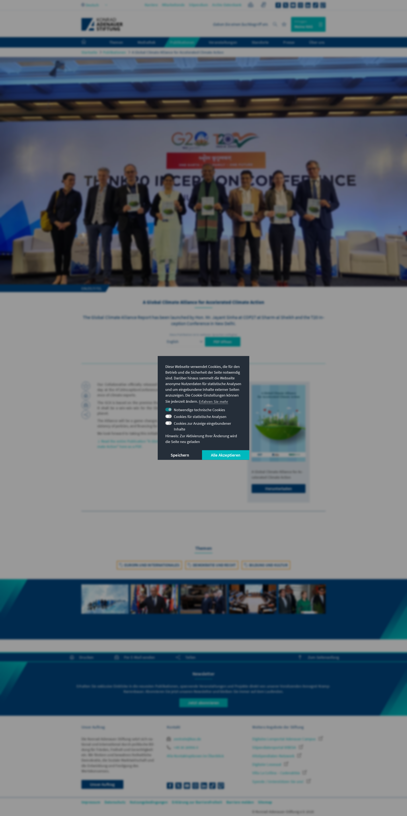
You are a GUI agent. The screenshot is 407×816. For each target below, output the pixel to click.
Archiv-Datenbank (226, 4)
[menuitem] (88, 42)
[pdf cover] (278, 423)
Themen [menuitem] (116, 42)
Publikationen (114, 52)
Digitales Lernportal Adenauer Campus (284, 738)
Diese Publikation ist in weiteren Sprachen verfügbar (203, 335)
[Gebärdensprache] (263, 5)
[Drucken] (86, 395)
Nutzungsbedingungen (149, 802)
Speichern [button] (180, 455)
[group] (104, 603)
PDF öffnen (222, 341)
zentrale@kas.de (187, 738)
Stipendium (198, 4)
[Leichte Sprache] (250, 5)
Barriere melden (240, 802)
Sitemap (265, 802)
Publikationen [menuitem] (182, 42)
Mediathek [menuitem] (147, 42)
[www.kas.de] (102, 24)
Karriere (151, 4)
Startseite (89, 52)
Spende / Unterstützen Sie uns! (278, 781)
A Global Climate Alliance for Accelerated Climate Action (178, 52)
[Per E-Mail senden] (86, 405)
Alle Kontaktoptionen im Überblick (195, 755)
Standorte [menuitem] (260, 42)
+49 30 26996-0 (185, 747)
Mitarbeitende (173, 4)
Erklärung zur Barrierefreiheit (197, 802)
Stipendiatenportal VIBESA (274, 747)
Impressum (90, 802)
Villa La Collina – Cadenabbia (276, 772)
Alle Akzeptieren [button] (225, 455)
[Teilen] (86, 414)
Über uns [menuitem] (317, 42)
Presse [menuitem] (288, 42)
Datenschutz (115, 802)
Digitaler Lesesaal (267, 764)
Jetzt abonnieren (203, 702)
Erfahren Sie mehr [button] (213, 401)
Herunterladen (278, 488)
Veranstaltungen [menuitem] (223, 42)
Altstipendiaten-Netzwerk (273, 755)
